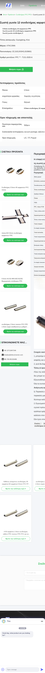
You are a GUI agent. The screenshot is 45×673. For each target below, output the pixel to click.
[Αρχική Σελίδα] (8, 5)
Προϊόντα (33, 5)
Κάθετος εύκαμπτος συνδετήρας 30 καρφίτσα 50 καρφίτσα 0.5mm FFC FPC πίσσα (15, 483)
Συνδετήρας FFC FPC (23, 14)
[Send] (42, 669)
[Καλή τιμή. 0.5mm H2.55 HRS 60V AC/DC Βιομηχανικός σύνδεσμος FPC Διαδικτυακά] (15, 261)
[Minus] (42, 621)
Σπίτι (22, 5)
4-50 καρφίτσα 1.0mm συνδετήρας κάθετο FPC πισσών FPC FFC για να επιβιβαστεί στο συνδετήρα (16, 533)
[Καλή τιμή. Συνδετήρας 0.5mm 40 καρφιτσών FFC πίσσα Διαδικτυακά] (15, 170)
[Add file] (2, 669)
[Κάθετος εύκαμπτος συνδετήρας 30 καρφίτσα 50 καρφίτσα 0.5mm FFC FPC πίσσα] (15, 462)
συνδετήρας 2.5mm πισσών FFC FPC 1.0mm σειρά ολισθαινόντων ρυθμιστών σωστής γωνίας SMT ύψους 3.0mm (15, 326)
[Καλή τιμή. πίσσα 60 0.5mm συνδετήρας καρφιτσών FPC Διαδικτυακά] (15, 216)
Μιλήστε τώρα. (15, 69)
